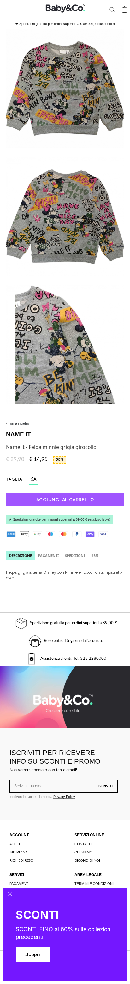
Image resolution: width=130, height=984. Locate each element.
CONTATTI (83, 844)
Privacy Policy (64, 797)
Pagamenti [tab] (48, 555)
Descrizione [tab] (20, 555)
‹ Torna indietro (17, 423)
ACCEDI (15, 844)
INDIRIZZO (18, 852)
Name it (18, 434)
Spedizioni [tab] (75, 555)
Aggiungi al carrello (65, 499)
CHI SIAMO (83, 852)
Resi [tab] (94, 555)
